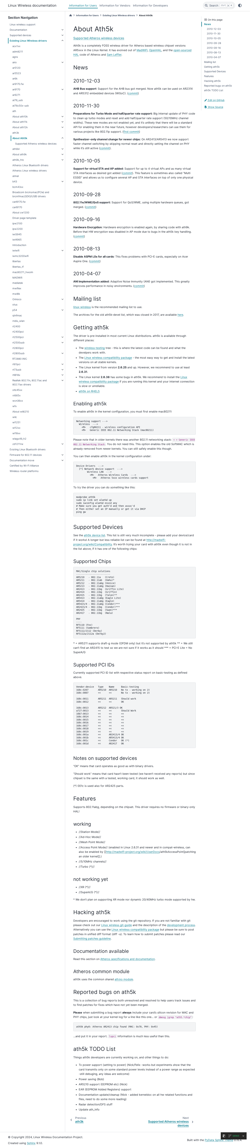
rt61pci (16, 364)
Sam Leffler (114, 54)
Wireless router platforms (24, 471)
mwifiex (16, 288)
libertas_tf (18, 266)
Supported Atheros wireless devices (36, 143)
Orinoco (16, 299)
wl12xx (16, 427)
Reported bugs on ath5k (218, 85)
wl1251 (16, 422)
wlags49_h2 (19, 438)
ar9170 (16, 89)
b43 (14, 181)
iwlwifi (15, 250)
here (180, 314)
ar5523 (16, 73)
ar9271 (16, 94)
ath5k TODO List (213, 90)
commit (133, 93)
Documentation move (22, 460)
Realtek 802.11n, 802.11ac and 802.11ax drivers (29, 382)
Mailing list (210, 62)
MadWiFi (142, 50)
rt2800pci (18, 348)
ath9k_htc (18, 159)
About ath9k (19, 154)
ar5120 (16, 67)
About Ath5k (19, 138)
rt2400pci (18, 331)
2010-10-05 (214, 38)
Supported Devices (215, 71)
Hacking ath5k (212, 80)
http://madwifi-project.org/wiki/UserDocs (133, 851)
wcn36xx (17, 400)
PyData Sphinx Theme (219, 1140)
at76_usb (17, 100)
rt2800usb (18, 353)
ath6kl (16, 148)
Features (209, 76)
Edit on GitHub (215, 100)
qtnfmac (17, 315)
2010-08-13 (214, 52)
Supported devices (20, 35)
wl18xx (16, 433)
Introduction (19, 245)
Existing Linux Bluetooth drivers (28, 449)
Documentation (18, 29)
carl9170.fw (19, 201)
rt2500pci (18, 337)
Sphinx (31, 1143)
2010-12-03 (214, 28)
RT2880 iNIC (19, 358)
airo (14, 62)
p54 (14, 310)
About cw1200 (20, 212)
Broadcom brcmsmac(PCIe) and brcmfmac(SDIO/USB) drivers (30, 194)
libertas (16, 261)
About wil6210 (20, 411)
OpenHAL (155, 50)
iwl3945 (17, 234)
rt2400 (16, 326)
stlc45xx (17, 389)
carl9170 (17, 207)
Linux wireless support (22, 24)
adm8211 (17, 51)
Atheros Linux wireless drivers (29, 170)
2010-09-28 (214, 43)
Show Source (215, 107)
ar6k (15, 78)
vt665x (16, 395)
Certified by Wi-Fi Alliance (24, 465)
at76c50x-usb (20, 105)
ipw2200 (17, 228)
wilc (14, 417)
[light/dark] (240, 5)
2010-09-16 (214, 47)
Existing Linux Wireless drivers (28, 40)
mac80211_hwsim (22, 272)
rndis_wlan (18, 320)
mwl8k (16, 293)
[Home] (70, 15)
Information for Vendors (114, 5)
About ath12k (20, 127)
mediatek (17, 282)
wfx (14, 406)
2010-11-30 (213, 33)
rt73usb (16, 369)
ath (14, 111)
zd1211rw (17, 443)
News (207, 24)
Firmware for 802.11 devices (26, 454)
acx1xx (16, 46)
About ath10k (20, 116)
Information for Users (83, 5)
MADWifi (17, 277)
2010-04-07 (214, 57)
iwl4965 (17, 239)
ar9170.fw (18, 83)
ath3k (15, 132)
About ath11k (19, 121)
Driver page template (24, 217)
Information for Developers (150, 5)
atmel (15, 176)
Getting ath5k (212, 66)
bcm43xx (17, 186)
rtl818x (16, 374)
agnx (15, 56)
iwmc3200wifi (20, 255)
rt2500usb (18, 342)
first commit (131, 131)
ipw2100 (17, 223)
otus (15, 304)
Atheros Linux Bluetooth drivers (30, 165)
